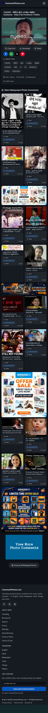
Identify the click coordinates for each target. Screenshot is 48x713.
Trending (5, 614)
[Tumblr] (15, 604)
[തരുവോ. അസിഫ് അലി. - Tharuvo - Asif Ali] (35, 256)
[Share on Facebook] (5, 54)
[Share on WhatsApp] (11, 54)
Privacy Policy (7, 637)
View (6, 136)
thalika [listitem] (7, 71)
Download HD (9, 139)
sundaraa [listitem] (8, 67)
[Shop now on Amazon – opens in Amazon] (24, 394)
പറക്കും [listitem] (29, 63)
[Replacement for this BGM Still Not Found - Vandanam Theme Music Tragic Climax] (12, 342)
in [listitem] (20, 67)
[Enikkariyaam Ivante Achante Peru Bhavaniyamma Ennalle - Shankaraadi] (12, 424)
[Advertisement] (24, 708)
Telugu (4, 665)
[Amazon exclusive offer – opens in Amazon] (24, 509)
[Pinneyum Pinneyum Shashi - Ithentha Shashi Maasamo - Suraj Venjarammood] (35, 462)
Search (5, 622)
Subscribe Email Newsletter (24, 689)
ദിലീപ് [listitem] (15, 63)
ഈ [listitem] (22, 63)
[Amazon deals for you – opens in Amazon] (24, 289)
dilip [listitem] (15, 67)
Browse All (6, 618)
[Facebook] (4, 604)
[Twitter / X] (9, 604)
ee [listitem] (25, 67)
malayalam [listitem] (16, 71)
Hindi (4, 654)
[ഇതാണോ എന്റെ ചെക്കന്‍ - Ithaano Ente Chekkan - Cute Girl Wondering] (12, 461)
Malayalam (6, 657)
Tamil (4, 661)
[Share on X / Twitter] (17, 54)
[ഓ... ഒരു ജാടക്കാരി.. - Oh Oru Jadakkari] (35, 428)
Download (26, 48)
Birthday (5, 629)
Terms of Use (7, 641)
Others (4, 669)
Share (39, 48)
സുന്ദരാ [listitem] (7, 63)
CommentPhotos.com (12, 590)
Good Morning (7, 633)
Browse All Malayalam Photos (25, 565)
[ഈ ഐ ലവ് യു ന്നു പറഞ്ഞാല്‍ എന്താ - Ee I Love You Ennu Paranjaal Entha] (12, 304)
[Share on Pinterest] (22, 54)
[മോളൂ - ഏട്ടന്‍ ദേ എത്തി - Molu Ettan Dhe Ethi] (35, 157)
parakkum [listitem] (33, 67)
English (5, 650)
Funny (4, 626)
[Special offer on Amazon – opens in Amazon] (24, 195)
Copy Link (11, 48)
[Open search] (44, 3)
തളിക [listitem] (37, 63)
